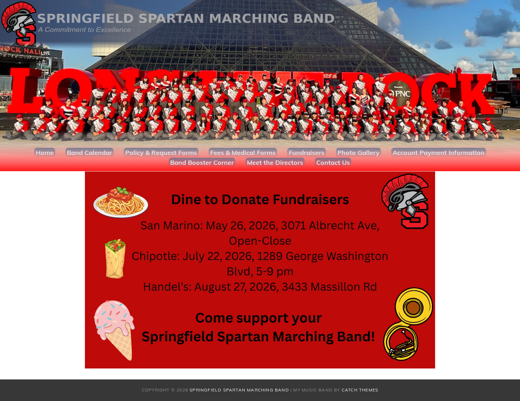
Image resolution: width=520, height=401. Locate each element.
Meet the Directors (275, 162)
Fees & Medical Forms (243, 153)
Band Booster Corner (202, 162)
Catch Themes (360, 390)
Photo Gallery (358, 153)
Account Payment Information (439, 153)
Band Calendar (89, 153)
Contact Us (333, 162)
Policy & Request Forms (161, 153)
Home (45, 153)
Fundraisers (306, 153)
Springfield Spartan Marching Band (239, 390)
